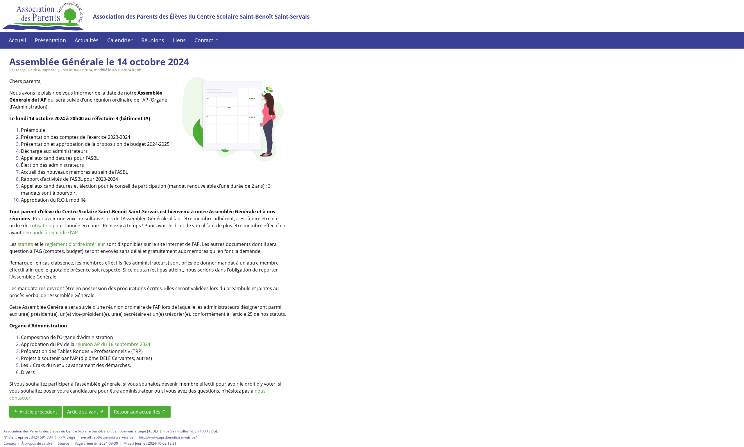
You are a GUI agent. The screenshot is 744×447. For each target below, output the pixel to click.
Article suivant (85, 412)
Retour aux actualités (140, 412)
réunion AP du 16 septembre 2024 (113, 344)
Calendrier (120, 40)
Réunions (152, 40)
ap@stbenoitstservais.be (113, 437)
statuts (25, 244)
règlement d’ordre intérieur (75, 244)
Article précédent (35, 412)
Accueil (17, 40)
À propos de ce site (37, 443)
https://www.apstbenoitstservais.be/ (168, 437)
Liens (179, 40)
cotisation (40, 225)
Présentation (50, 40)
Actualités (87, 40)
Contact (206, 40)
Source (63, 443)
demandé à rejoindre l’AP (50, 232)
